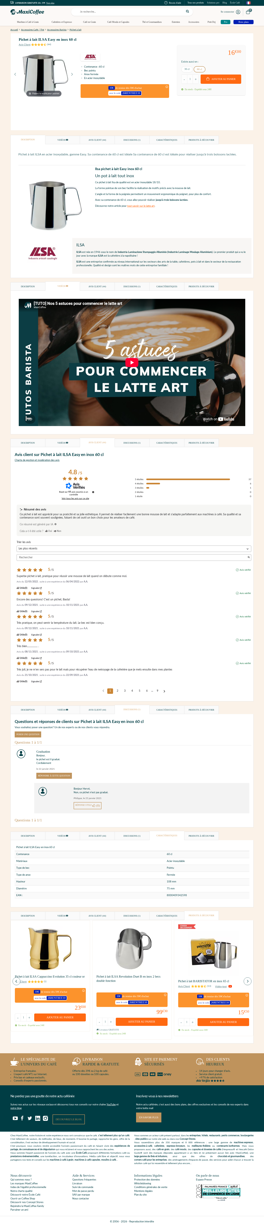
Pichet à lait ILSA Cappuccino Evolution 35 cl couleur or (50, 976)
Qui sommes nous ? (21, 1180)
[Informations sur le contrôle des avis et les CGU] (93, 492)
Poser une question (27, 734)
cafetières (159, 1146)
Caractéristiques (166, 140)
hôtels (205, 1135)
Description (28, 139)
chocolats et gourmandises (231, 1156)
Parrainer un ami (19, 1210)
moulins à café (108, 1160)
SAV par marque (81, 1195)
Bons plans (243, 22)
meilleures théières (201, 1146)
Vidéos (61, 140)
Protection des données (147, 1180)
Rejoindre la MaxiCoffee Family (27, 1206)
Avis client (97, 140)
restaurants (214, 1135)
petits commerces (230, 1135)
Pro (225, 22)
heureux (218, 1061)
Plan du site (140, 1195)
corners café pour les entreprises (150, 1160)
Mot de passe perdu (83, 1191)
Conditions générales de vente (150, 1187)
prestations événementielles (24, 1156)
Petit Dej (211, 22)
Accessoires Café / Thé (32, 30)
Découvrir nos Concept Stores (26, 1202)
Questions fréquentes (84, 1180)
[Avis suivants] (164, 691)
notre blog (16, 1108)
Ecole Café (81, 1153)
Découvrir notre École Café (25, 1195)
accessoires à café (143, 1146)
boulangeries (247, 1135)
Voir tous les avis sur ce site (75, 498)
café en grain (163, 1149)
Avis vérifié (245, 570)
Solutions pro (213, 2)
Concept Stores (187, 1139)
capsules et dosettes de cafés (206, 1149)
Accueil (14, 30)
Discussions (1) (132, 140)
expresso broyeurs (176, 1146)
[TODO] (55, 524)
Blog (224, 2)
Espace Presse (204, 1180)
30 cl (187, 69)
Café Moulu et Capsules (118, 22)
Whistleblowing (142, 1183)
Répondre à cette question (54, 776)
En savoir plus (148, 1117)
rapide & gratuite (101, 1061)
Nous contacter (80, 1198)
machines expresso (243, 1142)
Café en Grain (89, 22)
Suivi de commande (82, 1187)
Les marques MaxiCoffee (24, 1183)
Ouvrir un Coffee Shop (22, 1198)
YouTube (111, 1104)
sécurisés (160, 1061)
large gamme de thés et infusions (150, 1156)
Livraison (77, 1183)
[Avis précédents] (103, 691)
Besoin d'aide (175, 3)
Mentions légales (143, 1191)
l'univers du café (39, 1061)
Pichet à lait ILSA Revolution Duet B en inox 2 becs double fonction (128, 978)
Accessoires (193, 22)
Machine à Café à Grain (28, 22)
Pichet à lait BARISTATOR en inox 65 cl (203, 981)
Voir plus (50, 3)
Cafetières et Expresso (62, 22)
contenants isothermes (228, 1146)
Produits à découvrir (201, 140)
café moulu (181, 1149)
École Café (235, 2)
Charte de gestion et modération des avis (37, 460)
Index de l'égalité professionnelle (28, 1187)
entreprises (195, 1135)
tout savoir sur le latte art (141, 206)
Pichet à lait (75, 30)
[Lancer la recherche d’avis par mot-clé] (248, 558)
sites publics (141, 1139)
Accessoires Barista (56, 30)
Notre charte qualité (21, 1191)
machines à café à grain (61, 1160)
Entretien (176, 22)
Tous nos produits (195, 2)
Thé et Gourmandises (152, 22)
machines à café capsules (87, 1160)
